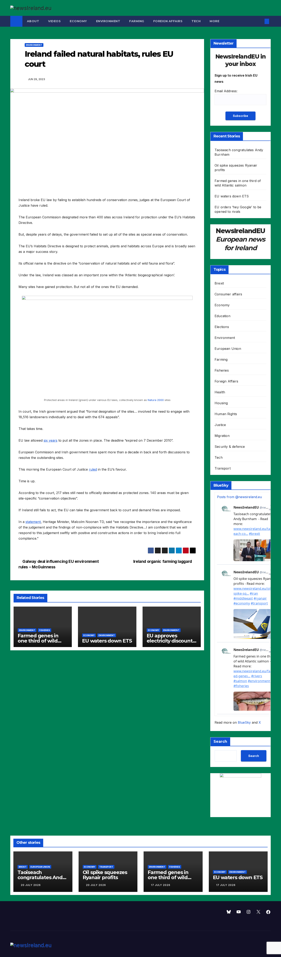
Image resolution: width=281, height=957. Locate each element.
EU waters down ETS (107, 641)
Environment (108, 21)
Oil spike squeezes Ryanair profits (105, 874)
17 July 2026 (160, 885)
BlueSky (244, 722)
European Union (228, 349)
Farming (136, 21)
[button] (260, 21)
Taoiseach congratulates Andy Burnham (41, 877)
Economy (78, 21)
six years (50, 440)
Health (220, 392)
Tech (196, 21)
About (33, 21)
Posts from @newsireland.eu (239, 497)
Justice (220, 425)
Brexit (219, 283)
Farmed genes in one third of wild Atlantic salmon (38, 641)
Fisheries (44, 630)
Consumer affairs (228, 294)
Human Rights (226, 414)
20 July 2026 (31, 885)
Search (220, 741)
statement (33, 522)
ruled (93, 469)
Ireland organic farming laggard (163, 561)
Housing (221, 403)
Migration (222, 436)
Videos (54, 21)
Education (222, 316)
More (215, 21)
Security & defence (230, 447)
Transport (223, 468)
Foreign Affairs (168, 21)
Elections (222, 327)
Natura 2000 (156, 400)
